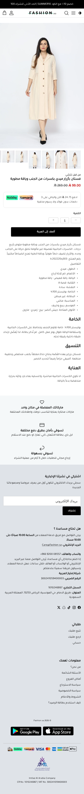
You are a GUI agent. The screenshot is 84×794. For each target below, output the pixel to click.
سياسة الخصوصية (70, 691)
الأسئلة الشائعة (71, 673)
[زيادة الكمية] (53, 220)
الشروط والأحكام (71, 697)
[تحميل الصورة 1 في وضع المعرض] (42, 85)
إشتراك (71, 511)
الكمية (77, 213)
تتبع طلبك (74, 631)
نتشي (68, 175)
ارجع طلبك (74, 637)
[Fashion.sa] (42, 13)
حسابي (77, 643)
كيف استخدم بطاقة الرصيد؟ (64, 703)
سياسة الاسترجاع (70, 685)
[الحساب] (12, 13)
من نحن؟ (76, 667)
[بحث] (64, 13)
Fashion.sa (39, 721)
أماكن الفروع (73, 679)
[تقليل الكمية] (76, 220)
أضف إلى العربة (46, 231)
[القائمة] (73, 13)
